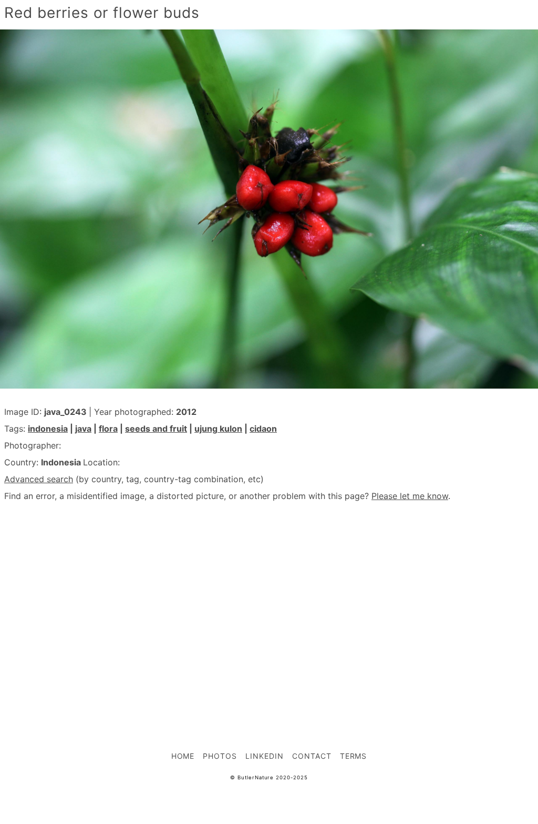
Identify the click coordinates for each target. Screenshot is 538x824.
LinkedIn (264, 755)
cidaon (263, 428)
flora (108, 428)
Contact (312, 755)
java (83, 428)
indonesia (48, 428)
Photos (220, 755)
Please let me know (409, 496)
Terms (353, 755)
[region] (269, 603)
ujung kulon (218, 428)
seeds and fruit (156, 428)
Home (183, 755)
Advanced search (38, 479)
